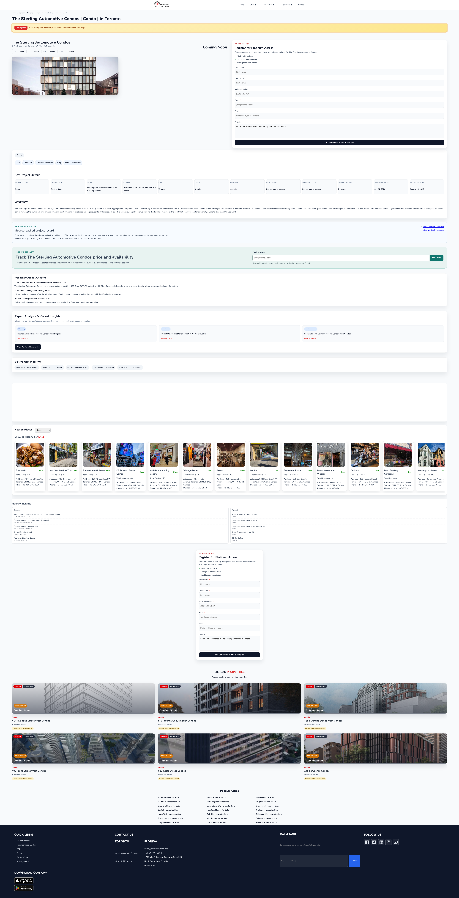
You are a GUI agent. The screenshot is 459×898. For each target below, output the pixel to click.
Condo (19, 155)
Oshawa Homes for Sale (266, 818)
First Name (240, 67)
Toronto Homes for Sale (168, 797)
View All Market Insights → (27, 347)
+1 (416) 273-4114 (123, 861)
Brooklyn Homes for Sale (169, 806)
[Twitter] (374, 842)
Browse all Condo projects (130, 367)
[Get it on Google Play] (23, 888)
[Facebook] (367, 842)
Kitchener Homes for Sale (267, 810)
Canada (22, 13)
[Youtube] (396, 842)
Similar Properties (73, 162)
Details (238, 122)
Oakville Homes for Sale (217, 814)
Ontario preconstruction (77, 367)
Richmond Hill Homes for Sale (269, 814)
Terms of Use (22, 857)
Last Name (240, 78)
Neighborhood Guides (26, 845)
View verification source (433, 226)
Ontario (30, 13)
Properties (268, 5)
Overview (28, 162)
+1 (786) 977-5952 (153, 853)
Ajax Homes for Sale (265, 797)
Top (18, 162)
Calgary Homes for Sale (168, 822)
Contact (301, 5)
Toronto (38, 13)
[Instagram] (388, 842)
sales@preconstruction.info (126, 853)
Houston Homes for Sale (266, 822)
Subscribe (354, 861)
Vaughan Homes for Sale (267, 801)
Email (238, 100)
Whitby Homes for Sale (217, 818)
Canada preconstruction (103, 367)
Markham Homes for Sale (169, 801)
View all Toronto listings (27, 367)
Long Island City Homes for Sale (221, 806)
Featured (18, 686)
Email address (258, 252)
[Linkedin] (381, 842)
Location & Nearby (45, 162)
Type (237, 111)
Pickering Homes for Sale (218, 801)
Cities (252, 5)
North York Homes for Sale (169, 814)
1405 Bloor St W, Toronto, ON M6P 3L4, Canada (33, 46)
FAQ (59, 162)
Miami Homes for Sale (216, 797)
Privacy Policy (23, 861)
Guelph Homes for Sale (168, 810)
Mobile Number (242, 89)
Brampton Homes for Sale (267, 806)
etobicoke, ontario (313, 724)
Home (241, 5)
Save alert (436, 257)
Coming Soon (28, 686)
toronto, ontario (20, 724)
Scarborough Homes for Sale (170, 818)
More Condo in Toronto (52, 367)
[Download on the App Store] (23, 880)
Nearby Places (23, 429)
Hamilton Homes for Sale (218, 810)
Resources (286, 5)
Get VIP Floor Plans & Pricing (339, 143)
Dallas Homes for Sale (217, 822)
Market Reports (23, 840)
